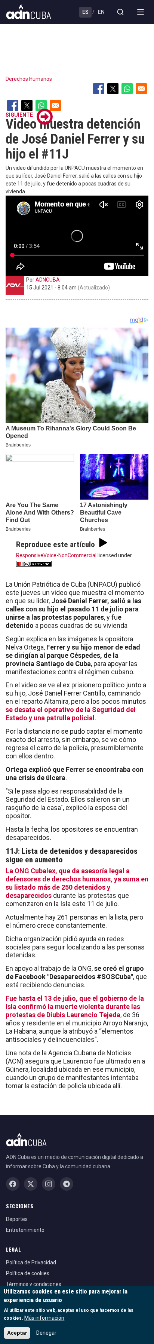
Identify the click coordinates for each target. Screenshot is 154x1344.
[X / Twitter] (30, 1184)
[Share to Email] (141, 88)
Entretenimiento (25, 1230)
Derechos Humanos (29, 79)
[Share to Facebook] (98, 88)
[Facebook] (12, 1184)
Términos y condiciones (33, 1284)
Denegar (46, 1333)
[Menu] (140, 11)
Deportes (17, 1219)
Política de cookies (27, 1273)
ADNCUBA (48, 280)
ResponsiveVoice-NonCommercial (56, 555)
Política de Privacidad (31, 1262)
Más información (44, 1318)
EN (101, 12)
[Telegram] (66, 1184)
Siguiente (19, 115)
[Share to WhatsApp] (127, 88)
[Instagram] (48, 1184)
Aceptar (17, 1333)
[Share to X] (112, 88)
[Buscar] (120, 12)
